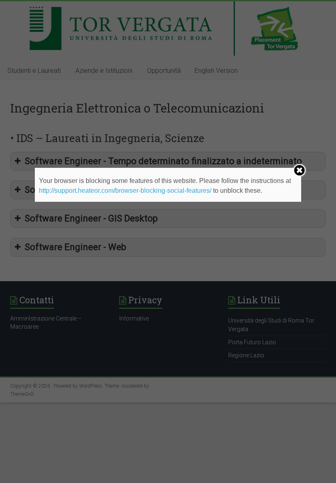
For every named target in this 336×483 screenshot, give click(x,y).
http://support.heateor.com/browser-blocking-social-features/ (125, 190)
